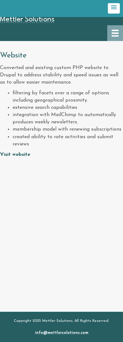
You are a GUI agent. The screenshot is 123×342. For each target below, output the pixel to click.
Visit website (15, 154)
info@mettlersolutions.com (61, 333)
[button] (114, 8)
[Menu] (115, 33)
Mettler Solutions (27, 19)
